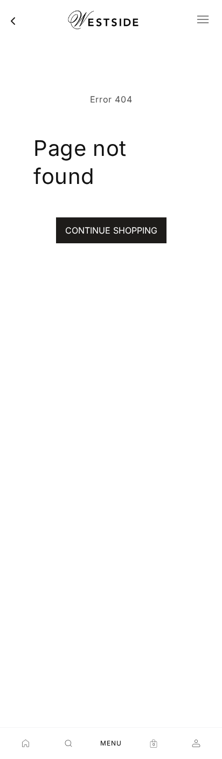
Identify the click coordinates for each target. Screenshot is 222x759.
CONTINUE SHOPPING (111, 230)
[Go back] (13, 21)
